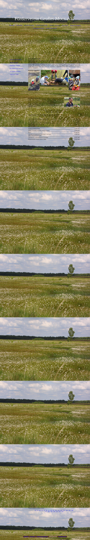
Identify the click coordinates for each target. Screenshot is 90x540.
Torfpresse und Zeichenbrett (15, 59)
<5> (44, 510)
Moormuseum (19, 25)
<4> (42, 510)
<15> (69, 510)
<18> (49, 511)
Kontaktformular (62, 536)
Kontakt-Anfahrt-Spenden (51, 28)
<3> (40, 510)
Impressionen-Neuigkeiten (75, 25)
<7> (49, 510)
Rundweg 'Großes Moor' (55, 25)
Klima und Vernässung (29, 25)
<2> (37, 510)
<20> (54, 511)
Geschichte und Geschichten (42, 25)
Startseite (26, 536)
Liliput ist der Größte (14, 74)
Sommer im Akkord (14, 62)
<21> (57, 511)
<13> (64, 510)
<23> (62, 511)
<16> (72, 510)
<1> (35, 510)
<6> (46, 510)
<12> (61, 510)
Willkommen (11, 25)
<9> (53, 510)
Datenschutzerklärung (42, 536)
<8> (51, 510)
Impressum (32, 536)
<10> (56, 510)
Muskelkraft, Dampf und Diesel (16, 68)
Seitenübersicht (53, 536)
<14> (67, 510)
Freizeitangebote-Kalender (38, 28)
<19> (51, 511)
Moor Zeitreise (65, 25)
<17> (46, 511)
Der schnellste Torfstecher (15, 71)
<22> (60, 511)
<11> (58, 510)
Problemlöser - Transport (15, 65)
